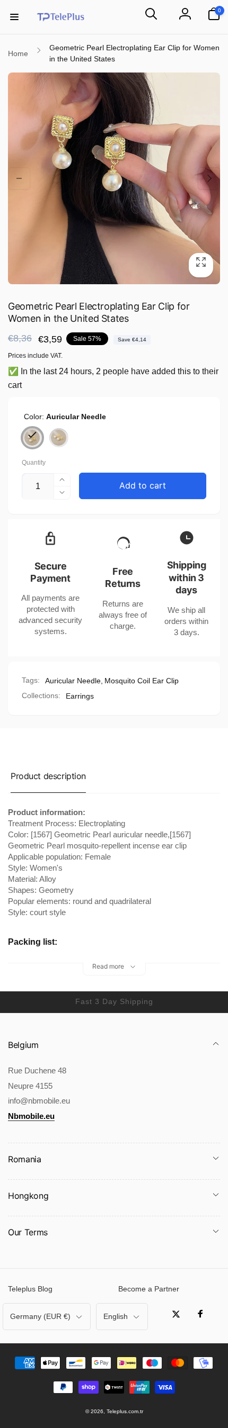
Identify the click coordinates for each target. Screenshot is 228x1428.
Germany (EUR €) (40, 1316)
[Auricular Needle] (32, 437)
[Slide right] (209, 178)
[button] (14, 17)
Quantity (34, 462)
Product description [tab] (48, 776)
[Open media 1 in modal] (114, 178)
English (115, 1316)
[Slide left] (19, 178)
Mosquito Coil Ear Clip (141, 680)
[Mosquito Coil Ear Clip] (58, 437)
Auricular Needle (73, 680)
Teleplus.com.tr (125, 1411)
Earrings (80, 696)
